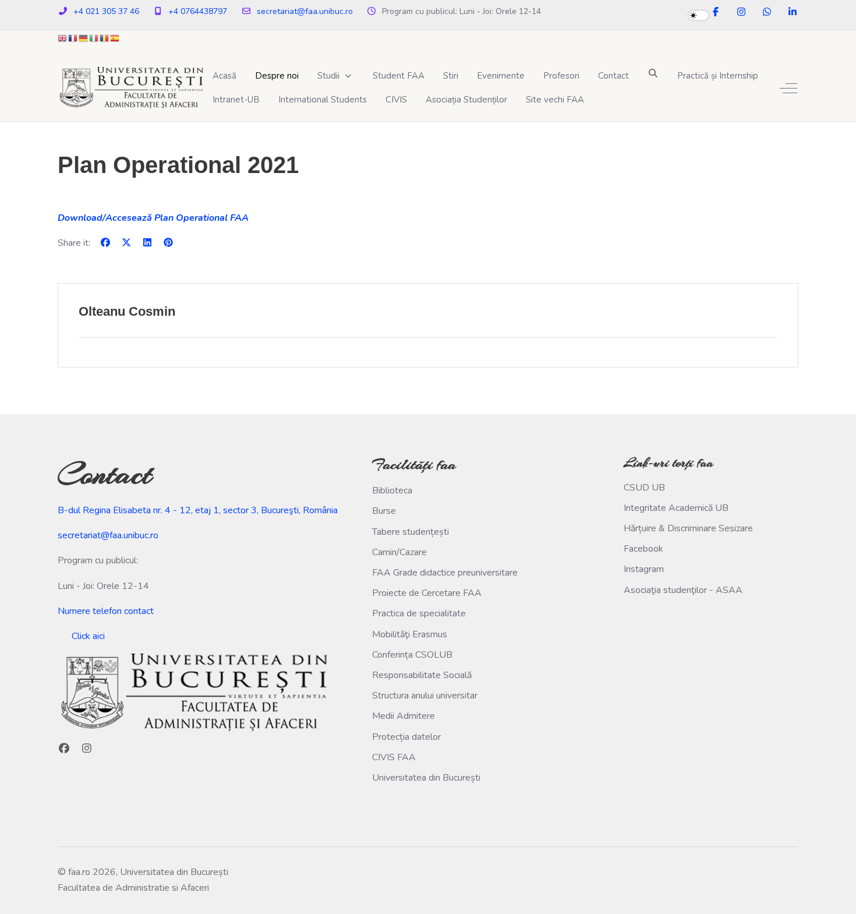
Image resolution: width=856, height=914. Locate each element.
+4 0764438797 (197, 11)
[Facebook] (715, 12)
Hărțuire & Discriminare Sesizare (688, 528)
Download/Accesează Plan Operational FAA (153, 217)
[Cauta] (653, 73)
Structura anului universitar (424, 695)
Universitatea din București (426, 777)
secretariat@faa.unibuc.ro (305, 11)
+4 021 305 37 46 (106, 11)
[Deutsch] (84, 37)
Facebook (643, 548)
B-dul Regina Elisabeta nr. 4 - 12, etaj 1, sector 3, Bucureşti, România (198, 510)
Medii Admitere (403, 716)
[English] (63, 37)
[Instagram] (741, 12)
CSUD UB (644, 487)
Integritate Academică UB (676, 508)
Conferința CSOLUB (412, 654)
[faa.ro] (130, 88)
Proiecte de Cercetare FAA (427, 593)
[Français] (73, 37)
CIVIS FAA (394, 757)
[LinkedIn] (792, 12)
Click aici (88, 636)
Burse (384, 510)
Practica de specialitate (419, 613)
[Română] (105, 37)
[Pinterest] (168, 243)
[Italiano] (94, 37)
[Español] (115, 37)
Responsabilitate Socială (422, 675)
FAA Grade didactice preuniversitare (445, 572)
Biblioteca (392, 490)
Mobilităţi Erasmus (409, 634)
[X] (126, 243)
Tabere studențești (410, 531)
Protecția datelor (406, 737)
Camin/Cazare (399, 552)
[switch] (698, 15)
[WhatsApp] (767, 12)
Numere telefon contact (106, 611)
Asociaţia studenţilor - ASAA (683, 590)
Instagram (644, 569)
